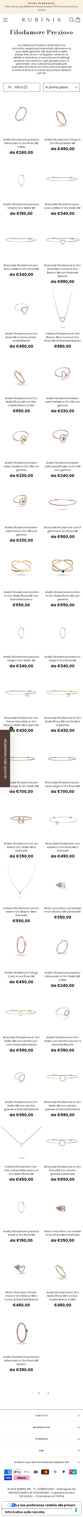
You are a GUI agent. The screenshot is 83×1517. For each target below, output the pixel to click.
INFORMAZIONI (41, 1427)
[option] (41, 7)
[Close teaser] (11, 729)
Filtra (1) (20, 87)
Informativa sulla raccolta (25, 1512)
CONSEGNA (41, 1439)
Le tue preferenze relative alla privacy (45, 1505)
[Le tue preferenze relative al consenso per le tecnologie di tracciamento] (76, 1510)
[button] (5, 758)
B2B (41, 1450)
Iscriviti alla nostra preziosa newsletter (41, 1462)
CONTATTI (41, 1415)
